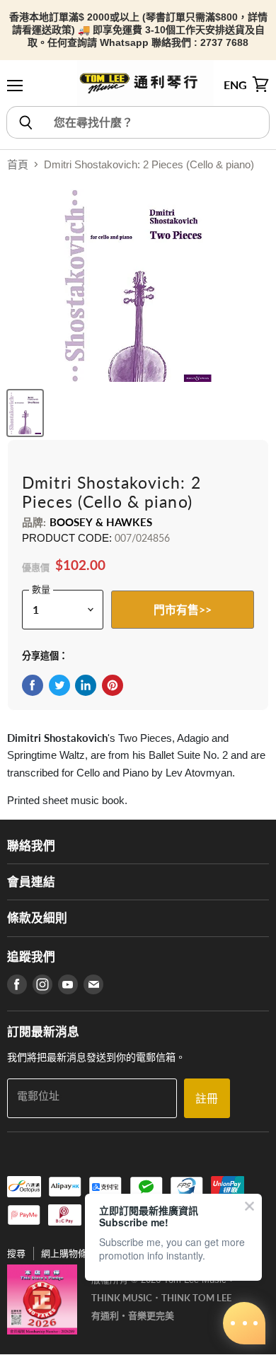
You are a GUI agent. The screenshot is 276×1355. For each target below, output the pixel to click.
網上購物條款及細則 (82, 1253)
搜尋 (16, 1253)
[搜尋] (25, 122)
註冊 (206, 1098)
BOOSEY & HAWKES (101, 522)
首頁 (17, 164)
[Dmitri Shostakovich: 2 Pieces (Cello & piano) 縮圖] (25, 413)
